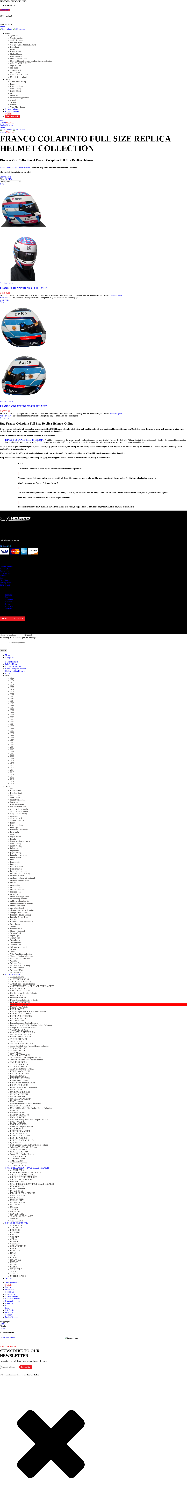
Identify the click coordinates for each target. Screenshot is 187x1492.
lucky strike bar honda (19, 871)
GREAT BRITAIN (18, 1246)
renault (13, 100)
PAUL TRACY (16, 1129)
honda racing (15, 88)
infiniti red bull (16, 846)
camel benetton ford (18, 807)
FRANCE (14, 1241)
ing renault (14, 850)
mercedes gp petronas (18, 899)
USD (91, 13)
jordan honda (15, 857)
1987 (12, 708)
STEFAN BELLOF (18, 1156)
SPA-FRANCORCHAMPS (21, 1216)
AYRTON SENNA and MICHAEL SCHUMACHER (32, 986)
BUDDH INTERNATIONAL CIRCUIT (27, 1172)
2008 (12, 756)
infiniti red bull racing (18, 848)
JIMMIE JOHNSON (18, 1062)
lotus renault (15, 864)
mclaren (13, 93)
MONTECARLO (17, 1202)
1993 (12, 722)
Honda (13, 839)
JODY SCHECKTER (19, 1064)
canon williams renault (19, 811)
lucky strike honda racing (20, 873)
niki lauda (14, 68)
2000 (12, 738)
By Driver (9, 606)
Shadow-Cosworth (17, 931)
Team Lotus (15, 940)
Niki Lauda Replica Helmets (21, 1126)
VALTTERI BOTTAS (19, 75)
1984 (12, 701)
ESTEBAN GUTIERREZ (21, 1016)
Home (2, 168)
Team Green (15, 938)
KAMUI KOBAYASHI (20, 1071)
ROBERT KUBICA (18, 1133)
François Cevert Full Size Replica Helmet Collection (31, 1025)
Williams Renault (17, 968)
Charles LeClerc (16, 38)
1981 (12, 696)
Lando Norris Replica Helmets (22, 1083)
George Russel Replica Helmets (23, 45)
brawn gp (14, 802)
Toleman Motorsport (18, 947)
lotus (12, 860)
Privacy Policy (33, 1375)
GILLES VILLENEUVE (20, 63)
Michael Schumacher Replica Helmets (25, 1103)
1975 (12, 682)
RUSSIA (14, 1267)
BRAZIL (14, 1234)
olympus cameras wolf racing (22, 910)
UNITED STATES (18, 1276)
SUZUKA (14, 1218)
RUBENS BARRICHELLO (22, 1140)
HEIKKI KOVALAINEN (20, 1037)
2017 (12, 777)
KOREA (13, 1257)
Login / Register (11, 1317)
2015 (12, 772)
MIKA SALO (15, 1110)
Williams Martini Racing (20, 965)
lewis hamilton (16, 56)
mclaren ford (15, 885)
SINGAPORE (16, 1269)
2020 (12, 784)
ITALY (13, 1253)
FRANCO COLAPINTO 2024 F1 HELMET (23, 406)
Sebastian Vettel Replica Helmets (23, 1147)
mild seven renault (17, 906)
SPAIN (13, 1271)
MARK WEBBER (18, 1096)
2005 (12, 749)
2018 (12, 779)
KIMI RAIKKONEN (19, 1080)
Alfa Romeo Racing (18, 82)
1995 (12, 726)
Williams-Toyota (16, 972)
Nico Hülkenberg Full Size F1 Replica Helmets (29, 1119)
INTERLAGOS (16, 1191)
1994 (12, 724)
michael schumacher (18, 59)
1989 (12, 712)
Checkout (9, 599)
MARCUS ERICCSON (20, 1092)
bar (11, 788)
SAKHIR (14, 1209)
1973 (12, 678)
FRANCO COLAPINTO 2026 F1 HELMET (23, 288)
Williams (13, 961)
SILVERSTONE (17, 1214)
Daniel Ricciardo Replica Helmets (24, 1000)
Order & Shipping (7, 573)
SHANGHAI (15, 1211)
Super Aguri (15, 935)
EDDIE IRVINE (17, 1009)
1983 (12, 699)
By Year (8, 604)
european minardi (17, 820)
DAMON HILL (16, 995)
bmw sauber (15, 797)
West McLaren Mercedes (20, 958)
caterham (13, 816)
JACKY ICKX (16, 1041)
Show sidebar (5, 177)
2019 (12, 781)
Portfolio (9, 168)
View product (5, 297)
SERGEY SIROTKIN (19, 1152)
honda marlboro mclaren (20, 841)
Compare (8, 1315)
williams (13, 105)
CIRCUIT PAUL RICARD (21, 1179)
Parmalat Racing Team (19, 917)
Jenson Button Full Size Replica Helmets (26, 1060)
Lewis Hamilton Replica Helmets (23, 1087)
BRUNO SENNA (17, 988)
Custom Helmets (6, 566)
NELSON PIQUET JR (19, 1115)
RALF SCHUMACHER (20, 1131)
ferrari (12, 84)
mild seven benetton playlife (21, 903)
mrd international (17, 908)
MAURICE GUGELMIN (20, 1099)
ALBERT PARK (17, 1170)
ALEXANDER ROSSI (19, 979)
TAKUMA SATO (17, 1159)
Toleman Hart (15, 945)
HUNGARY (15, 1251)
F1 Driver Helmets (22, 168)
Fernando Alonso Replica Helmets (24, 1023)
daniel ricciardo (16, 40)
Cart (7, 597)
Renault (13, 919)
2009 (12, 758)
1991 (12, 717)
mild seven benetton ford (20, 901)
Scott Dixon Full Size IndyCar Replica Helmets (29, 1145)
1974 (12, 680)
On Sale (8, 609)
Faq (1, 578)
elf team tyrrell (16, 818)
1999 (12, 735)
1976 (12, 685)
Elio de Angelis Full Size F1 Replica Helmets (28, 1011)
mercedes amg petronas (19, 98)
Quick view (4, 300)
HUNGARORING (18, 1188)
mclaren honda (16, 887)
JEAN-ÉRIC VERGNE (20, 1055)
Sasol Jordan (15, 924)
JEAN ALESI (15, 1053)
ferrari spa (14, 827)
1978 (12, 689)
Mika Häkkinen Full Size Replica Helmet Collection (31, 61)
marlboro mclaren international (22, 878)
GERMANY (15, 1244)
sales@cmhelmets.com (10, 540)
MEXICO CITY (17, 1200)
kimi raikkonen (16, 54)
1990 (12, 715)
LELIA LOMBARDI (19, 1085)
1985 (12, 703)
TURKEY (14, 1274)
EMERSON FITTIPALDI (21, 1014)
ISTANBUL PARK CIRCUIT (22, 1193)
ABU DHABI (16, 1225)
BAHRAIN (15, 1230)
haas (12, 834)
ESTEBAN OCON (18, 1018)
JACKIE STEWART (18, 1039)
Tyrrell (13, 952)
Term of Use (5, 585)
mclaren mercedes (17, 889)
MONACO (14, 1264)
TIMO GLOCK (16, 1161)
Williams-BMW (16, 970)
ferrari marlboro (16, 86)
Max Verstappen (16, 1101)
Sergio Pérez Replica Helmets (22, 1154)
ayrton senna (15, 36)
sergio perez (15, 72)
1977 (12, 687)
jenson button (15, 49)
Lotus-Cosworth (16, 866)
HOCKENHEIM (17, 1186)
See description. (116, 295)
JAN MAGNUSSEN (18, 1048)
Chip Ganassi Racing (18, 814)
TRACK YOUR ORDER (12, 619)
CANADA (14, 1237)
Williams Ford (15, 963)
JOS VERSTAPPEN (18, 1067)
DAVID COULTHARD (20, 1004)
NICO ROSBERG (17, 1122)
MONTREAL (16, 1205)
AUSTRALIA (16, 1228)
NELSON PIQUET (18, 1113)
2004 (12, 747)
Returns (3, 576)
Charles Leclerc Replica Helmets (23, 993)
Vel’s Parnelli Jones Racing (21, 954)
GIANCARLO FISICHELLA (22, 1032)
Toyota (13, 102)
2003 (12, 745)
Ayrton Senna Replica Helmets (22, 984)
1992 (12, 719)
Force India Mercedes (19, 830)
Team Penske (15, 942)
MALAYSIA (15, 1260)
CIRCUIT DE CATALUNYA (22, 1175)
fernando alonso (16, 42)
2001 (12, 740)
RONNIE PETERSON (19, 1138)
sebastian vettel (16, 70)
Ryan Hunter (15, 1142)
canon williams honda (19, 809)
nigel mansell (15, 65)
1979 (12, 692)
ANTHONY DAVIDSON (21, 981)
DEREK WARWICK (19, 1007)
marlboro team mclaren (19, 880)
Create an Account (7, 1337)
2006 (12, 751)
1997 (12, 731)
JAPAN (13, 1255)
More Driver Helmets (18, 77)
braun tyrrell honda (17, 800)
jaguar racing (15, 91)
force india (14, 832)
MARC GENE (16, 1090)
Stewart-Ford (15, 933)
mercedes (14, 95)
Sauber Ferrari (16, 929)
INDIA (13, 1248)
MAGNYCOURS (17, 1195)
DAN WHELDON (18, 998)
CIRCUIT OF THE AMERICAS (23, 1177)
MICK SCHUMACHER (20, 1106)
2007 (12, 754)
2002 (12, 742)
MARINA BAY (16, 1198)
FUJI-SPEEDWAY (18, 1182)
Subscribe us (5, 10)
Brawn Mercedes (17, 804)
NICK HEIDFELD (18, 1117)
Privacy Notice (6, 582)
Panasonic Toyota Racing (20, 915)
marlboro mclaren (17, 876)
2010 (12, 761)
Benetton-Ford (16, 793)
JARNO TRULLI (17, 1050)
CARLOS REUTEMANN (21, 991)
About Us (4, 569)
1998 (12, 733)
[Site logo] (6, 29)
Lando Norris (15, 52)
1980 (12, 694)
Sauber (13, 926)
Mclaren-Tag (15, 892)
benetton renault (16, 795)
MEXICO (14, 1262)
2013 (12, 768)
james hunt (14, 47)
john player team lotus (19, 855)
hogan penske (15, 837)
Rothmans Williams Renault (21, 922)
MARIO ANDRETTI (19, 1094)
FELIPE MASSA (17, 1021)
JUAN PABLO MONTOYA (22, 1069)
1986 (12, 705)
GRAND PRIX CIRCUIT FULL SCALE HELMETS (32, 1184)
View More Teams (17, 107)
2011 (12, 763)
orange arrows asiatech (19, 912)
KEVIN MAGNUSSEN (20, 1078)
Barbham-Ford (16, 791)
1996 (12, 728)
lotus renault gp (16, 869)
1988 (12, 710)
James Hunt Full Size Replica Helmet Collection (29, 1046)
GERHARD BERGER (19, 1030)
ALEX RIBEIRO (17, 977)
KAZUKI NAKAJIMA (20, 1073)
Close (2, 1324)
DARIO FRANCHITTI (20, 1002)
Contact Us (4, 571)
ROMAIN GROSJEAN (20, 1136)
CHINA (13, 1239)
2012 (12, 765)
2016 (12, 774)
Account (8, 602)
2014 (12, 770)
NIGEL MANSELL (18, 1124)
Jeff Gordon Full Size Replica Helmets (25, 1057)
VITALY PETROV (18, 1165)
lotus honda (14, 862)
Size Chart (4, 580)
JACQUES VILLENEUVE (21, 1044)
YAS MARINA (16, 1221)
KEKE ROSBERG (18, 1076)
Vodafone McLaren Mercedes (22, 956)
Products (8, 595)
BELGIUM (15, 1232)
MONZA (14, 1207)
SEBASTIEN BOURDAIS (21, 1149)
